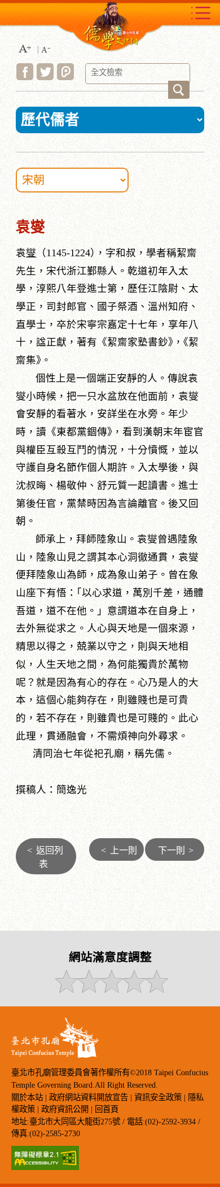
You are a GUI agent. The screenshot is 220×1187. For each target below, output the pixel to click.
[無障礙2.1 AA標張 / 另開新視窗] (45, 1167)
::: (11, 217)
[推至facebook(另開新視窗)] (24, 77)
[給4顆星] (133, 990)
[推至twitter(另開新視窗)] (45, 77)
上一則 (119, 850)
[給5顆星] (156, 990)
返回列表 (45, 857)
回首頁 (106, 1109)
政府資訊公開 (65, 1109)
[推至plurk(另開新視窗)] (65, 77)
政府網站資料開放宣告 (88, 1097)
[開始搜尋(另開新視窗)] (179, 90)
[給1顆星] (66, 990)
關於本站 (27, 1097)
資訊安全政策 (158, 1097)
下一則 (175, 850)
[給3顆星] (111, 990)
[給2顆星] (88, 990)
